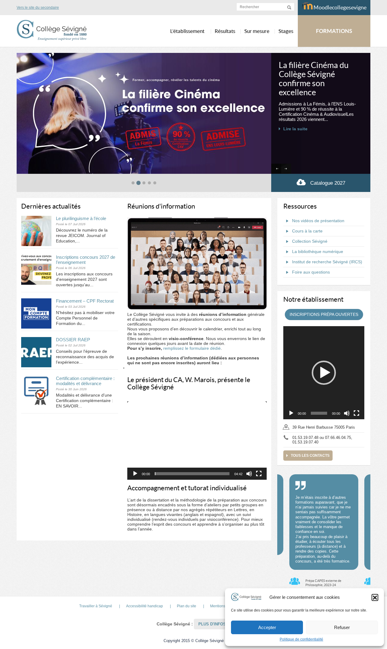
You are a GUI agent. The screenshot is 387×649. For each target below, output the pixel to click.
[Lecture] (135, 474)
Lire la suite (295, 128)
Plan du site (186, 606)
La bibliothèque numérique (317, 251)
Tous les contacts (310, 455)
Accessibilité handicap (144, 606)
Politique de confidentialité (301, 639)
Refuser (342, 627)
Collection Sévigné (309, 241)
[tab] (133, 182)
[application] (197, 440)
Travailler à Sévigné (95, 606)
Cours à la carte (307, 231)
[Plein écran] (259, 474)
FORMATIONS (334, 31)
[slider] (192, 473)
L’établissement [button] (187, 31)
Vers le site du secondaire (38, 7)
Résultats (225, 31)
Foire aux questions (311, 272)
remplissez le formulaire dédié (192, 348)
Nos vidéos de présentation (318, 220)
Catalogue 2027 (327, 183)
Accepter (267, 627)
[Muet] (249, 474)
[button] (375, 597)
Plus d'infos (212, 624)
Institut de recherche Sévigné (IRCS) (327, 261)
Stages (285, 31)
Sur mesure (256, 31)
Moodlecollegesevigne (339, 7)
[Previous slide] (276, 169)
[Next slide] (286, 169)
